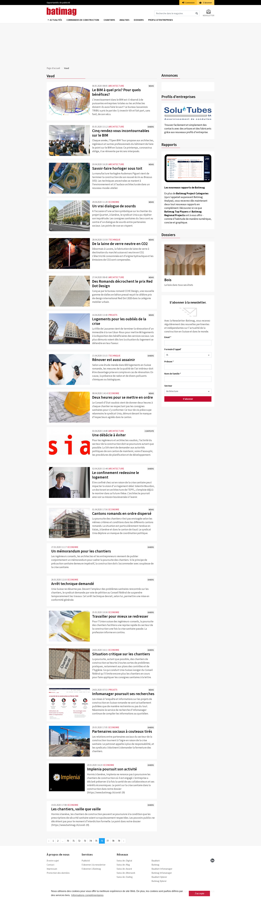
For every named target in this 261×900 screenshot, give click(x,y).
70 (68, 840)
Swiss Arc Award (124, 868)
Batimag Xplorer (159, 881)
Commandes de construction (82, 19)
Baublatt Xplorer (159, 876)
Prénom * (169, 361)
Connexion (190, 2)
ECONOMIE (114, 202)
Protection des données (58, 872)
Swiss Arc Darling (125, 876)
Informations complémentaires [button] (87, 895)
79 (119, 840)
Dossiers (139, 19)
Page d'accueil (53, 68)
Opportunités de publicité (58, 2)
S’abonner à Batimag (91, 868)
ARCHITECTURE (116, 85)
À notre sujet (53, 860)
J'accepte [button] (199, 893)
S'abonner (207, 2)
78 (113, 840)
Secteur (168, 385)
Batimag (155, 864)
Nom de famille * (172, 373)
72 (79, 840)
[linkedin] (212, 860)
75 (96, 840)
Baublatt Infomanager (161, 868)
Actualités (56, 19)
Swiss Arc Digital (124, 860)
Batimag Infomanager (161, 872)
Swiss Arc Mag (123, 864)
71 (73, 840)
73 (85, 840)
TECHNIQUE (114, 239)
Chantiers (109, 19)
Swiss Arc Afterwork (126, 872)
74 (90, 840)
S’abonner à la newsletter (94, 864)
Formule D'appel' (172, 349)
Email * (167, 337)
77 (107, 840)
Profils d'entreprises (160, 19)
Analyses (124, 19)
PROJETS (113, 315)
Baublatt (155, 860)
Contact (50, 864)
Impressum (52, 868)
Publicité (86, 860)
